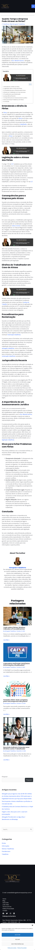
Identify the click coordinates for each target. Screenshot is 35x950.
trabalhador (23, 124)
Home (4, 899)
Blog (4, 901)
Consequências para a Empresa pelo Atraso (15, 90)
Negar (17, 939)
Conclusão (6, 101)
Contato (5, 910)
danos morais (16, 226)
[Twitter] (7, 913)
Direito (4, 843)
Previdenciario (6, 851)
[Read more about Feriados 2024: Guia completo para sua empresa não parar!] (17, 688)
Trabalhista (6, 24)
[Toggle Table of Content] (29, 84)
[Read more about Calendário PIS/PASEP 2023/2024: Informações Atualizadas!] (17, 652)
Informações (5, 846)
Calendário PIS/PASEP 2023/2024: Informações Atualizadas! (16, 664)
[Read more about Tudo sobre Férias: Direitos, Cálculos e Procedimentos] (17, 616)
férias (5, 112)
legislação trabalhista (8, 440)
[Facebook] (3, 913)
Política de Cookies (12, 947)
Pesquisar (5, 776)
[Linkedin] (14, 913)
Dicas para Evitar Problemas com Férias (14, 99)
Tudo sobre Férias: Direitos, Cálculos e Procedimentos (14, 628)
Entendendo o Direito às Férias (11, 86)
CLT (12, 164)
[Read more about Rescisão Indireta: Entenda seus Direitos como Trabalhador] (17, 731)
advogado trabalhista (8, 348)
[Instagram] (10, 913)
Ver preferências (17, 944)
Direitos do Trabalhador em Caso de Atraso (15, 92)
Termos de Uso (7, 906)
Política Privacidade (22, 947)
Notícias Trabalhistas (8, 849)
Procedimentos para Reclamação (12, 94)
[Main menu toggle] (33, 6)
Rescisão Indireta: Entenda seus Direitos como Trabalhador (16, 748)
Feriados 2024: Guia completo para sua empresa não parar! (15, 700)
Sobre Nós (6, 902)
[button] (32, 925)
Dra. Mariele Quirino (18, 60)
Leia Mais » (6, 640)
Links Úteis (6, 904)
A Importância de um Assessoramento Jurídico (15, 98)
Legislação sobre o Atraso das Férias (13, 88)
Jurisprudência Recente (9, 96)
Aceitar (17, 935)
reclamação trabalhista (13, 334)
